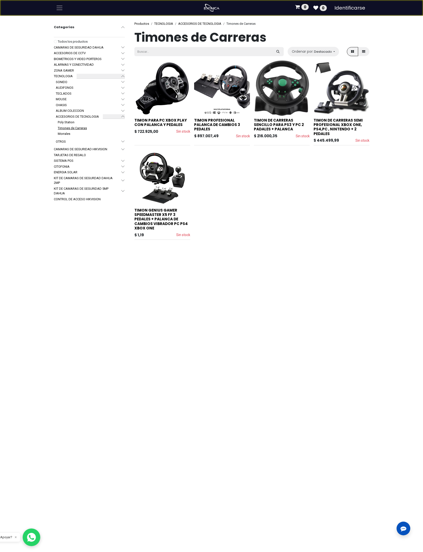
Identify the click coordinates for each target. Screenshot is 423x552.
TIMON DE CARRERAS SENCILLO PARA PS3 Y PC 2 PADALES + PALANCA (279, 125)
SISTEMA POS (63, 161)
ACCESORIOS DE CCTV (70, 53)
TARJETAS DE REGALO (70, 155)
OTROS (61, 141)
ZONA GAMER (64, 70)
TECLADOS (63, 93)
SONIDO (61, 82)
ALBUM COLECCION (70, 111)
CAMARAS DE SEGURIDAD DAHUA (79, 47)
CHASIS (61, 105)
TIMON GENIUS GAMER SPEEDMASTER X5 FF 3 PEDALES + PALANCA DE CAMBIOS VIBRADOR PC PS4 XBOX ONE (161, 219)
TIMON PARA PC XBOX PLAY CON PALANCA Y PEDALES (160, 122)
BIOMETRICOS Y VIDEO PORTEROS (78, 59)
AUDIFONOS (64, 87)
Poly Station (66, 122)
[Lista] (363, 51)
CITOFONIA (62, 166)
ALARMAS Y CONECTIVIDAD (74, 64)
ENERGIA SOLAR (65, 172)
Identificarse (349, 7)
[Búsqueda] (278, 51)
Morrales (64, 134)
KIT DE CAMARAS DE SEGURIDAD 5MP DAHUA (81, 191)
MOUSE (61, 99)
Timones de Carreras (72, 128)
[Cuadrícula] (352, 51)
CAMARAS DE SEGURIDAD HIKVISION (80, 149)
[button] (313, 51)
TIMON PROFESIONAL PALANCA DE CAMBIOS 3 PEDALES (217, 125)
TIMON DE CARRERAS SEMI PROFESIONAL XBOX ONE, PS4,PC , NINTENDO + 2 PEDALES (338, 127)
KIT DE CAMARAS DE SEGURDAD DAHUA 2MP (83, 180)
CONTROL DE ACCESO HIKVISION (77, 199)
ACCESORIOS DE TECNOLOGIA (77, 116)
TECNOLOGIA (63, 76)
